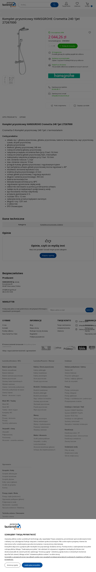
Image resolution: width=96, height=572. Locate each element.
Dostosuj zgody (12, 565)
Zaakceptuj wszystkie (32, 565)
